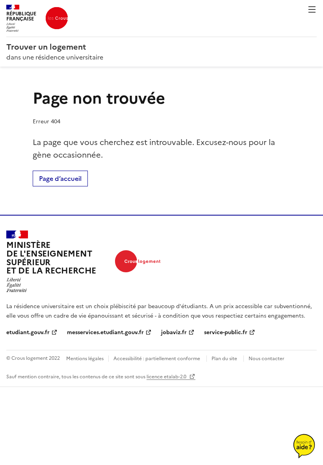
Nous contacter (266, 358)
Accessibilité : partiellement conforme (156, 358)
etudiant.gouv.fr (28, 332)
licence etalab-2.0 (167, 376)
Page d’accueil (60, 178)
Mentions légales (85, 358)
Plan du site (224, 358)
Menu (312, 9)
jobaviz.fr (174, 332)
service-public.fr (225, 332)
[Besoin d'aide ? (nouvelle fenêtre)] (304, 446)
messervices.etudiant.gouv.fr (105, 332)
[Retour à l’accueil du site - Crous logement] (137, 261)
